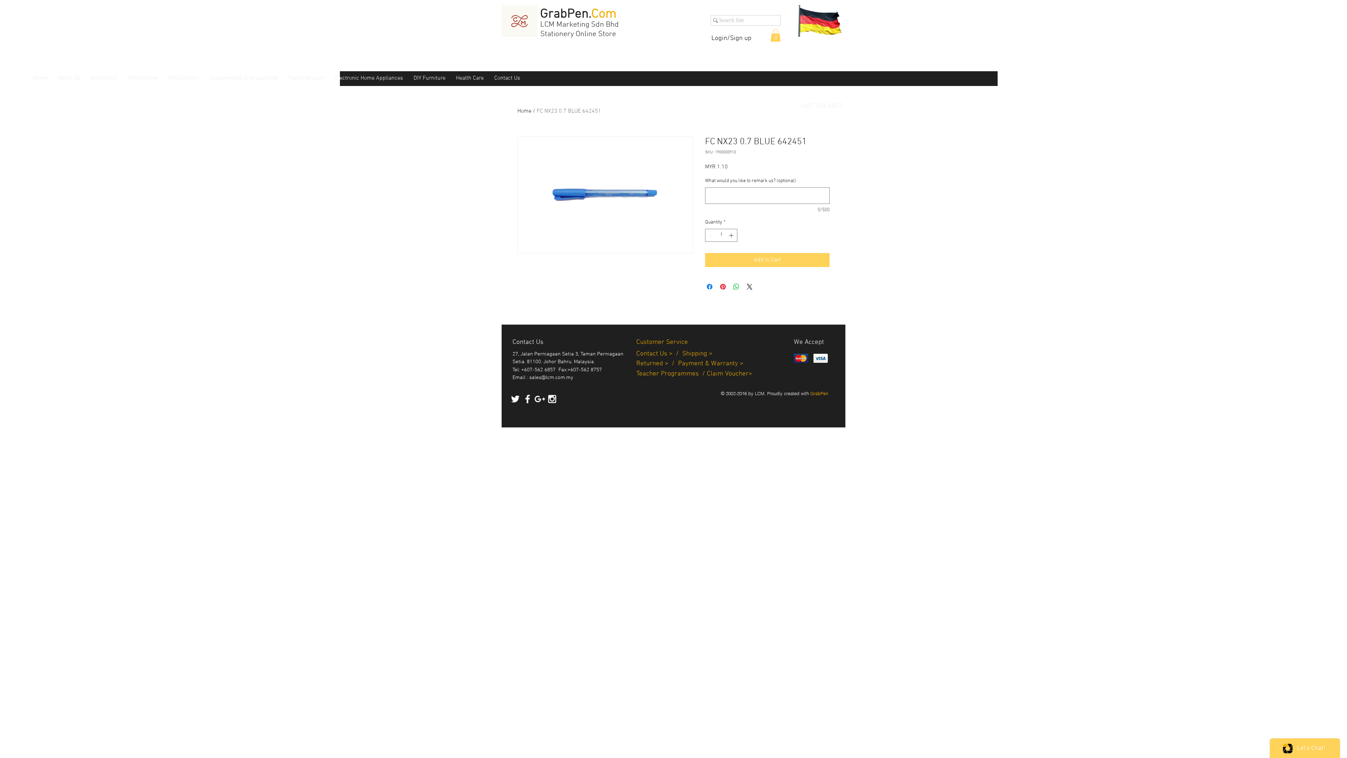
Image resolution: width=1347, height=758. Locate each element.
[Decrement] (710, 235)
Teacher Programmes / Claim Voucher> (694, 374)
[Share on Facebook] (709, 286)
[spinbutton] (721, 235)
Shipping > (697, 354)
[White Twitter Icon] (515, 399)
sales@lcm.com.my (551, 377)
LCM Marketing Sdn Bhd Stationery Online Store (579, 29)
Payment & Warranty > (710, 364)
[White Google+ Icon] (539, 399)
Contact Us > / (659, 354)
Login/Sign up (731, 38)
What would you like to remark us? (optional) (750, 181)
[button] (775, 35)
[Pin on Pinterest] (723, 286)
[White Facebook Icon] (527, 399)
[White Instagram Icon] (552, 399)
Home (524, 111)
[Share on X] (749, 286)
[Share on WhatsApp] (736, 286)
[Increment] (732, 235)
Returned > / (657, 364)
